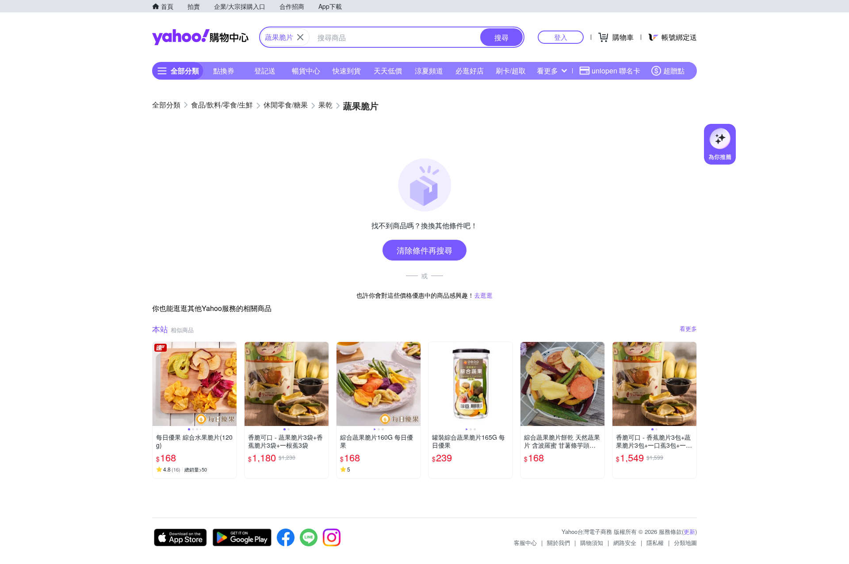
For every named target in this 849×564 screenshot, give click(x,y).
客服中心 (525, 542)
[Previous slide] (158, 384)
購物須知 (591, 542)
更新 (689, 531)
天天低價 (388, 70)
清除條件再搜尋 (424, 250)
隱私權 (655, 542)
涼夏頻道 (429, 70)
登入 (560, 37)
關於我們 (558, 542)
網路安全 (624, 542)
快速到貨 (347, 70)
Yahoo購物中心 (200, 37)
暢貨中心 (306, 70)
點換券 (223, 70)
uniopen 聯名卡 (616, 70)
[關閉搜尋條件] (300, 37)
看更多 (547, 70)
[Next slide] (231, 384)
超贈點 (674, 70)
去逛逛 (483, 295)
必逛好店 (469, 70)
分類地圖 (685, 542)
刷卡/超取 (511, 70)
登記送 (264, 70)
